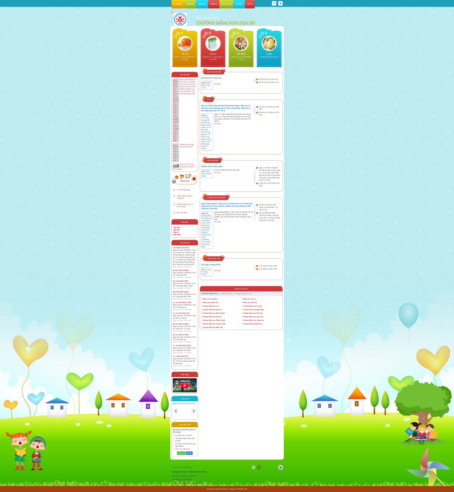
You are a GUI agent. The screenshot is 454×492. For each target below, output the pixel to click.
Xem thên (239, 4)
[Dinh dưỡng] (241, 43)
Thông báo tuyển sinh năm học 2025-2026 (186, 146)
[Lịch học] (213, 43)
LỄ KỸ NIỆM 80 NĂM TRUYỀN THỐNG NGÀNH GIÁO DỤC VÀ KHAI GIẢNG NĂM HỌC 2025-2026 (269, 216)
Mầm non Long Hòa (209, 299)
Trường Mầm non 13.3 (210, 306)
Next (193, 411)
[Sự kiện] (269, 43)
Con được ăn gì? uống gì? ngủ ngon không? (185, 445)
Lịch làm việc (226, 4)
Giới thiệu (190, 4)
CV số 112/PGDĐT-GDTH (182, 302)
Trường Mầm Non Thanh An (253, 320)
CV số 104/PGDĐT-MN (181, 313)
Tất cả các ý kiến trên (182, 449)
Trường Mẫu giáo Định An (252, 324)
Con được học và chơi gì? (183, 435)
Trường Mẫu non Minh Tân (212, 327)
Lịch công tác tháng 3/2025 (268, 266)
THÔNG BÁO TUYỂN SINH (211, 166)
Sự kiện (269, 54)
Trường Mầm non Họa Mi (211, 317)
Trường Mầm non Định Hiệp (253, 309)
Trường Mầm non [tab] (209, 294)
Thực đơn (185, 54)
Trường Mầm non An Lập (252, 306)
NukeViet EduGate (221, 489)
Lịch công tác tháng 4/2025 (210, 265)
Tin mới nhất (185, 75)
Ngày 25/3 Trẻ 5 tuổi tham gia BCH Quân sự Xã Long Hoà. (184, 166)
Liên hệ (249, 4)
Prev (175, 411)
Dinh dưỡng (241, 54)
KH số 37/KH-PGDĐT (181, 270)
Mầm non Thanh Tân (210, 302)
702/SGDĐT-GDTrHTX (181, 248)
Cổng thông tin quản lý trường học (184, 197)
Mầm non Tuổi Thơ (250, 302)
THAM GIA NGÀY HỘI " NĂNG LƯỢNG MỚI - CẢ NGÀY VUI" (268, 207)
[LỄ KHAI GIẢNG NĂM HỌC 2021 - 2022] (185, 410)
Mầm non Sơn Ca (249, 299)
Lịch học (213, 54)
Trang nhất (178, 4)
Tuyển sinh (202, 4)
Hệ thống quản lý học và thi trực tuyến (185, 205)
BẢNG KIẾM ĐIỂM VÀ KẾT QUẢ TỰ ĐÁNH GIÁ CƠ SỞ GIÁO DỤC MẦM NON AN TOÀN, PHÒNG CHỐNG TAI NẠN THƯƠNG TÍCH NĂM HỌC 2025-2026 (227, 206)
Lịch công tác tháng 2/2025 (268, 269)
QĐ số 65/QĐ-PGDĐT (181, 292)
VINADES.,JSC (241, 489)
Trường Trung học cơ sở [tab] (243, 294)
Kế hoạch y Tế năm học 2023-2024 (269, 113)
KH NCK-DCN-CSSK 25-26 (211, 78)
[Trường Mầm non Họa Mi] (180, 19)
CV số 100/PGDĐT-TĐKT (182, 345)
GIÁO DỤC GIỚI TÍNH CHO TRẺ (269, 184)
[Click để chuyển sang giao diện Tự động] (253, 467)
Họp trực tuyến (182, 212)
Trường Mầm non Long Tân (253, 317)
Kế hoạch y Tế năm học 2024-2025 (269, 108)
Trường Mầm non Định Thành (213, 313)
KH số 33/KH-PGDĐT (181, 335)
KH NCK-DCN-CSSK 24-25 (268, 79)
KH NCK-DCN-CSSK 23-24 (268, 82)
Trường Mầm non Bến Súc (212, 309)
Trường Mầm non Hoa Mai (253, 313)
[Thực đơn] (185, 43)
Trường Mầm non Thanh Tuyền (214, 324)
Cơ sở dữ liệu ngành (183, 190)
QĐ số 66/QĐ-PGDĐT (181, 281)
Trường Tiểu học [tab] (226, 294)
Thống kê (213, 4)
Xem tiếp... (218, 84)
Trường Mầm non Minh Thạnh (213, 320)
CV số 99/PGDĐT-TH (180, 356)
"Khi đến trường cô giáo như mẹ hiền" (184, 439)
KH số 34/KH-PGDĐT (181, 324)
